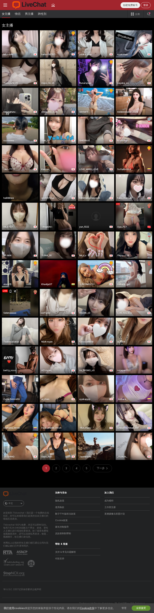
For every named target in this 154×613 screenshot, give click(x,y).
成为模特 (108, 500)
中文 (10, 503)
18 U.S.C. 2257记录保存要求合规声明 (22, 589)
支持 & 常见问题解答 (65, 552)
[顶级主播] (53, 5)
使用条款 (59, 507)
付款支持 (59, 558)
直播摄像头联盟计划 (114, 513)
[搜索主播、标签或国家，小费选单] (148, 14)
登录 (145, 5)
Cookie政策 (61, 520)
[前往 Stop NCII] (14, 574)
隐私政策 (59, 500)
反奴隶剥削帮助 (63, 533)
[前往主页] (29, 5)
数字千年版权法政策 (65, 513)
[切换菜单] (5, 5)
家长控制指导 (62, 527)
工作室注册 (110, 507)
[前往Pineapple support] (31, 563)
